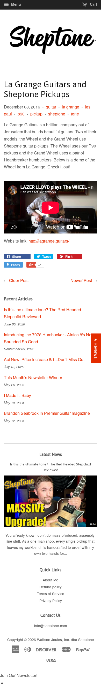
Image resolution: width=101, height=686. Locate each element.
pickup (36, 114)
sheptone (56, 114)
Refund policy (50, 586)
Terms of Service (50, 593)
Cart (93, 4)
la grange (70, 107)
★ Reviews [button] (96, 348)
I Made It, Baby (17, 395)
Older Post (18, 280)
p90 (21, 114)
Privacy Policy (50, 600)
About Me (50, 579)
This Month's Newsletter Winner (33, 377)
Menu (15, 4)
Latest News (50, 454)
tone (75, 114)
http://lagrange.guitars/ (48, 241)
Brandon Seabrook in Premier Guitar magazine (47, 413)
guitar (51, 107)
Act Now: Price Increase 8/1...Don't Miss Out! (44, 359)
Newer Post (81, 280)
